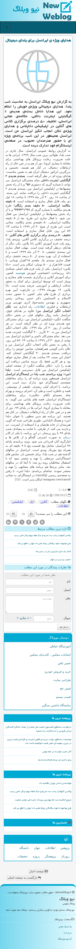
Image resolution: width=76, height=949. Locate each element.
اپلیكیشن (17, 501)
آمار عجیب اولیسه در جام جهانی (56, 751)
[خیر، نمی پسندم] (13, 514)
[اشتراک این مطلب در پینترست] (15, 521)
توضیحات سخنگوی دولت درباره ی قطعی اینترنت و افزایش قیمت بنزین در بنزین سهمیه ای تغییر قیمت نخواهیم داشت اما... (39, 741)
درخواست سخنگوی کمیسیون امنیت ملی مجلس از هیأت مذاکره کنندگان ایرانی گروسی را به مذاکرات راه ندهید (38, 729)
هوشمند (20, 273)
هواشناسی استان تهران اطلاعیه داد (55, 783)
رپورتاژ (65, 856)
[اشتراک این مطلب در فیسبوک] (29, 521)
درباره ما (68, 932)
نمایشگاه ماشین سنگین (56, 705)
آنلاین (44, 501)
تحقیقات (23, 856)
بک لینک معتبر (65, 926)
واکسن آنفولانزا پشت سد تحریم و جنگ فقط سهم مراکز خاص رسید (42, 535)
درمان (67, 437)
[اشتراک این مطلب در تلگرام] (35, 521)
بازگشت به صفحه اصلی (22, 877)
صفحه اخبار (37, 871)
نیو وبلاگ (26, 9)
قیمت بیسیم (63, 696)
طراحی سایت (62, 680)
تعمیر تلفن (64, 663)
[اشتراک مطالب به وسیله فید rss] (42, 521)
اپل (32, 501)
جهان (37, 848)
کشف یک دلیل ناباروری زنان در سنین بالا (53, 551)
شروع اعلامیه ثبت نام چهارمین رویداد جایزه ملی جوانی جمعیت (43, 800)
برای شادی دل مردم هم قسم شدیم (54, 759)
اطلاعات (40, 306)
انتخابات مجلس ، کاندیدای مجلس (50, 654)
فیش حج (65, 688)
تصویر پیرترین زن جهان (60, 559)
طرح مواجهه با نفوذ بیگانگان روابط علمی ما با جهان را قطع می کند (44, 543)
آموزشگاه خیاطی (60, 646)
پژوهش (65, 848)
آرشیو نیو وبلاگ (65, 939)
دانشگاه (24, 848)
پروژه (36, 856)
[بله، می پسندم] (31, 514)
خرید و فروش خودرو (58, 671)
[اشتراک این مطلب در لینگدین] (8, 521)
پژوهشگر (50, 856)
